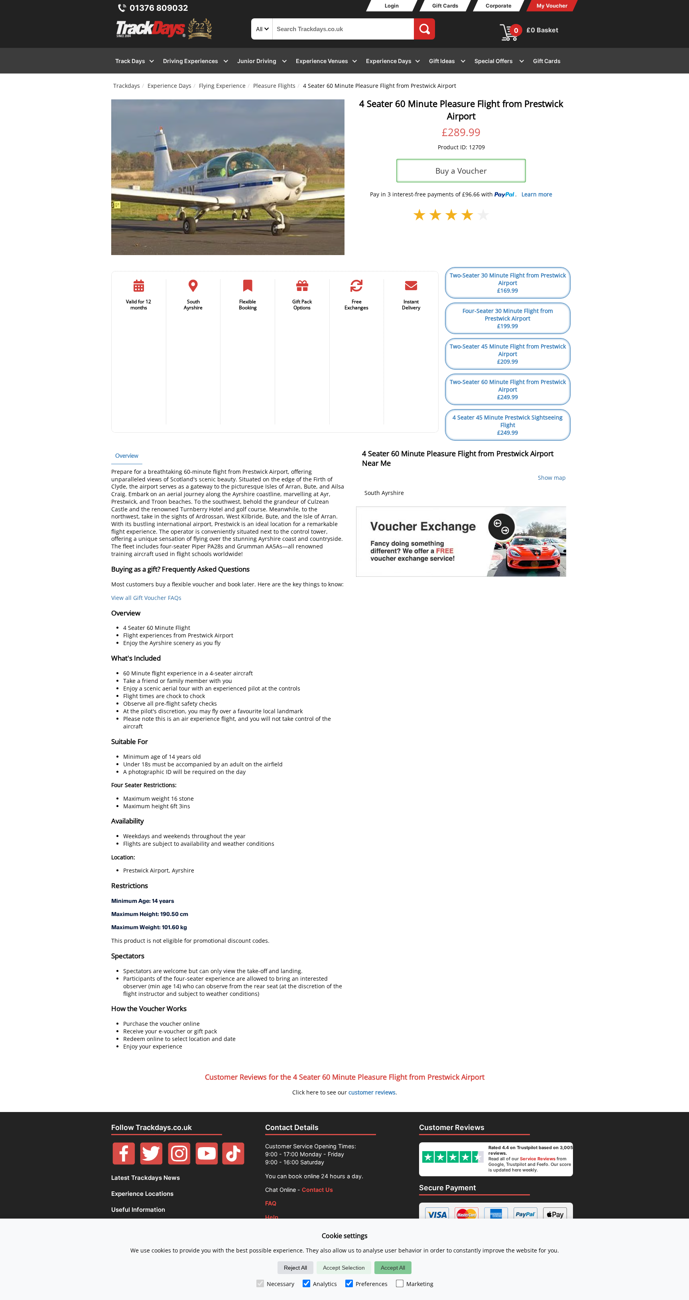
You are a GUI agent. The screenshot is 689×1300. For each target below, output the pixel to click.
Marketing (419, 1284)
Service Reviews (537, 1158)
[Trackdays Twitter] (151, 1162)
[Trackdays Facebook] (123, 1162)
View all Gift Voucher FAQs (146, 598)
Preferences (372, 1284)
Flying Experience (222, 85)
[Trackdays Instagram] (179, 1162)
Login (392, 5)
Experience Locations (142, 1193)
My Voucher (552, 5)
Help (271, 1217)
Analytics (325, 1284)
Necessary (280, 1284)
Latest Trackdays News (145, 1177)
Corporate (499, 5)
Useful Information (138, 1209)
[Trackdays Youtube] (206, 1162)
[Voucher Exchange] (461, 542)
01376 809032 (159, 8)
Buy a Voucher (461, 170)
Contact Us (317, 1189)
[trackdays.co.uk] (164, 39)
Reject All (295, 1267)
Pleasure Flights (274, 85)
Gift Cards (445, 5)
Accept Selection (344, 1267)
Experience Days (169, 85)
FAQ (270, 1203)
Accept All (393, 1267)
